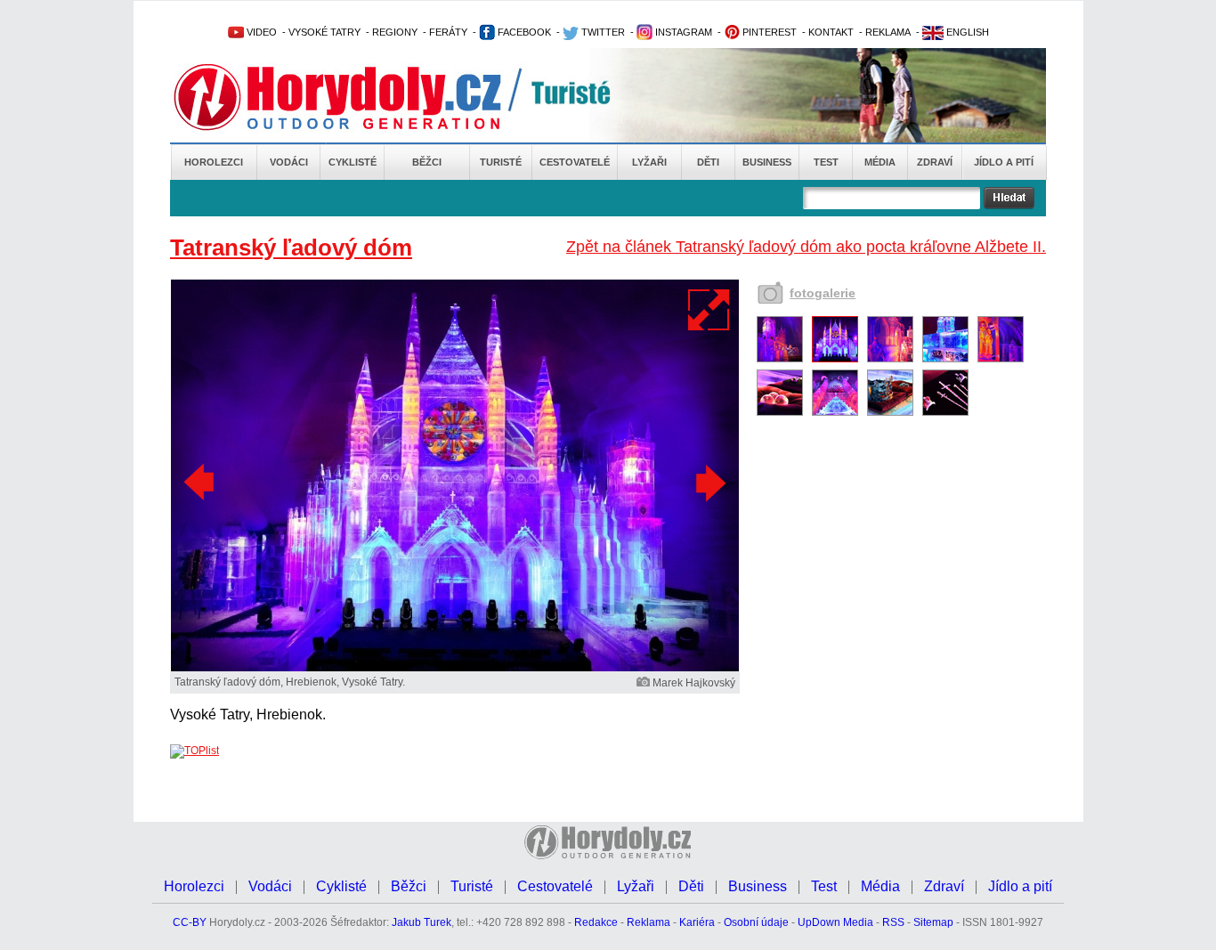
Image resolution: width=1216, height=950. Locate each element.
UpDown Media (835, 922)
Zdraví (935, 162)
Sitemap (933, 922)
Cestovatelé (574, 162)
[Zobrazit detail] (780, 359)
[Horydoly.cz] (358, 97)
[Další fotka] (708, 482)
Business (766, 162)
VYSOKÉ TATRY (324, 32)
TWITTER (602, 32)
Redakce (596, 922)
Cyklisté (352, 162)
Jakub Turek (421, 922)
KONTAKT (831, 32)
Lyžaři (649, 162)
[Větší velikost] (709, 309)
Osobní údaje (756, 922)
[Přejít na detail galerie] (455, 668)
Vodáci (289, 162)
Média (880, 162)
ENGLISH (966, 32)
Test (826, 162)
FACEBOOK (523, 32)
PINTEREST (768, 32)
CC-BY (190, 922)
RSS (893, 922)
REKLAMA (888, 32)
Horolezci (213, 162)
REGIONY (394, 32)
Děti (708, 162)
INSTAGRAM (682, 32)
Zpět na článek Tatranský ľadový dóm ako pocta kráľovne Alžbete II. (806, 247)
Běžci (427, 162)
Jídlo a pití (1004, 162)
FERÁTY (448, 32)
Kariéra (697, 922)
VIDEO (260, 32)
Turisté (501, 162)
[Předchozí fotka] (201, 482)
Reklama (648, 922)
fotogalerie (822, 293)
